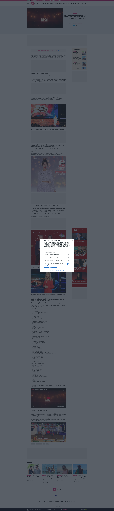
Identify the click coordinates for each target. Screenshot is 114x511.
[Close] (72, 240)
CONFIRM (50, 267)
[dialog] (57, 255)
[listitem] (57, 252)
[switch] (68, 254)
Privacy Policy (62, 270)
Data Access (57, 270)
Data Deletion (52, 270)
